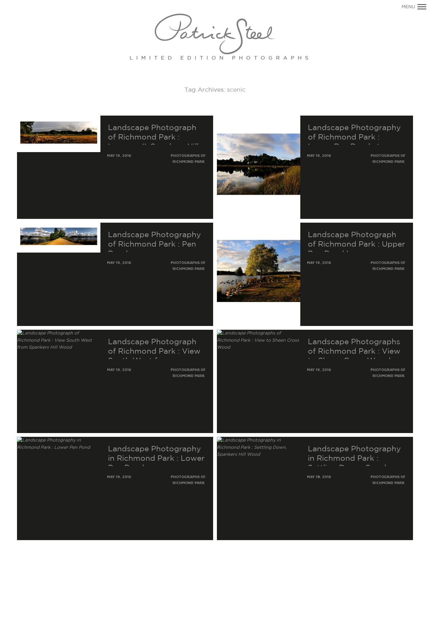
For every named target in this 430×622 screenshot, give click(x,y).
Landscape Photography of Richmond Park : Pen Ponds (154, 244)
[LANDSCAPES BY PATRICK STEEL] (215, 34)
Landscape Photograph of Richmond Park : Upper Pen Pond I (356, 244)
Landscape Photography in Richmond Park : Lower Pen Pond (156, 458)
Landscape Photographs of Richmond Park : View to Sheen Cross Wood (354, 351)
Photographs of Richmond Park (188, 158)
